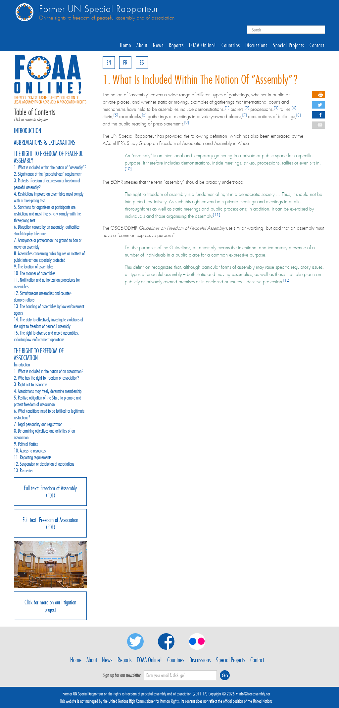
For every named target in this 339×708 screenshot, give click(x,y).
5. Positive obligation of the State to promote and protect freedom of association (47, 401)
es (142, 62)
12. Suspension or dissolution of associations (44, 464)
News (158, 45)
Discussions (256, 45)
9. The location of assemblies (33, 266)
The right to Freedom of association (39, 354)
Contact (317, 45)
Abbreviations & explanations (44, 142)
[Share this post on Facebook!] (320, 115)
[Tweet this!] (320, 105)
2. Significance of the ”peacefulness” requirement (47, 174)
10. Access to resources (30, 451)
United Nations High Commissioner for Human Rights (144, 701)
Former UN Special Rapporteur (98, 9)
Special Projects (288, 45)
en (109, 62)
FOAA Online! (202, 45)
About (142, 45)
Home (125, 45)
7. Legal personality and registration (38, 424)
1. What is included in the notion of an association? (49, 371)
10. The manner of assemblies (34, 273)
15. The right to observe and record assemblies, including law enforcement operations (46, 336)
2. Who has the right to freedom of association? (46, 378)
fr (125, 62)
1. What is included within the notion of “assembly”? (50, 167)
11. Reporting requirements (32, 457)
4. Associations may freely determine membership (47, 391)
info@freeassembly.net (254, 693)
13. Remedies (23, 470)
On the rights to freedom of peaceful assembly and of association (106, 18)
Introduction (27, 130)
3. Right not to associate (30, 384)
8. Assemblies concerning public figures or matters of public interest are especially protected (49, 256)
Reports (176, 45)
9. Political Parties (26, 444)
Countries (230, 45)
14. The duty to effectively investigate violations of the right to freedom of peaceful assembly (48, 322)
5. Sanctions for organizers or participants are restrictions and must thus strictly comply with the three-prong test (47, 213)
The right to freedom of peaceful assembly (48, 157)
